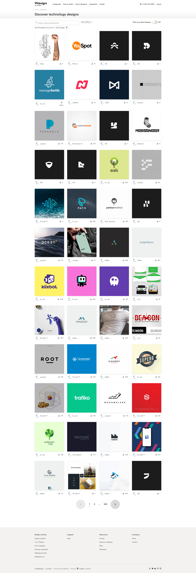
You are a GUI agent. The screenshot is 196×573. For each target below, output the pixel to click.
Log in (158, 4)
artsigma (140, 102)
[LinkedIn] (155, 569)
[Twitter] (152, 569)
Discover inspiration (41, 549)
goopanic (43, 144)
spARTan (75, 102)
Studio (102, 4)
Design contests (40, 538)
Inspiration (93, 4)
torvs (138, 299)
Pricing (102, 538)
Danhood (140, 144)
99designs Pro (39, 557)
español (88, 569)
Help (68, 538)
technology (60, 27)
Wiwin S (75, 64)
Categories (57, 4)
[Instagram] (160, 569)
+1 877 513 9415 (148, 4)
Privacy (73, 569)
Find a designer (81, 4)
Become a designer (106, 542)
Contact (134, 542)
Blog (101, 546)
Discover (44, 9)
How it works (68, 4)
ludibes (107, 260)
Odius (42, 64)
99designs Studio (41, 553)
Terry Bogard (76, 455)
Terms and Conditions (61, 569)
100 (105, 504)
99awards (103, 549)
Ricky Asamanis (110, 221)
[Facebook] (150, 569)
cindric (107, 102)
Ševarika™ (43, 221)
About (134, 538)
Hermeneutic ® (77, 144)
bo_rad (42, 104)
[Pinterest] (158, 569)
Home (37, 9)
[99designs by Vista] (41, 4)
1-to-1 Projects (39, 542)
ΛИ (106, 64)
